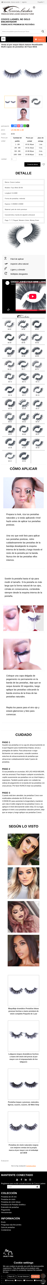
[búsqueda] (43, 31)
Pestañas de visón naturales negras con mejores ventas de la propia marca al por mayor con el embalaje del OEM (23, 1149)
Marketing (39, 1280)
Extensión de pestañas (10, 1207)
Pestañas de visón (8, 1199)
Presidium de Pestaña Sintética (13, 1205)
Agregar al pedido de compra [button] (12, 163)
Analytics (19, 1280)
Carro (41, 39)
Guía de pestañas (8, 1227)
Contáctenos (6, 1230)
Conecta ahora (32, 164)
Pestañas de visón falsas (10, 1202)
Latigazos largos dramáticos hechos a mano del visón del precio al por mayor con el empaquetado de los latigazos (23, 1058)
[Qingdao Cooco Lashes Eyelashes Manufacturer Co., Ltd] (23, 10)
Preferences (29, 1280)
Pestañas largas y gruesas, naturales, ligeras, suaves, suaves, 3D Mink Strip (23, 1103)
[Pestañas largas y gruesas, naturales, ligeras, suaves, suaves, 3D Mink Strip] (23, 1084)
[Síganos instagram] (30, 1179)
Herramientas (6, 1212)
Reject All (11, 1276)
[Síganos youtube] (17, 1179)
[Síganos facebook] (21, 1179)
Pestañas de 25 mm (9, 1197)
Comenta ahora (31, 1166)
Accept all (35, 1276)
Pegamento (5, 1210)
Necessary (10, 1280)
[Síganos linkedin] (26, 1179)
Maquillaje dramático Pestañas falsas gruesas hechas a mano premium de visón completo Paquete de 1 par (23, 1011)
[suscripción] (37, 1186)
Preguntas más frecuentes (11, 1225)
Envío (3, 1222)
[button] (44, 164)
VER (23, 853)
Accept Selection (23, 1276)
